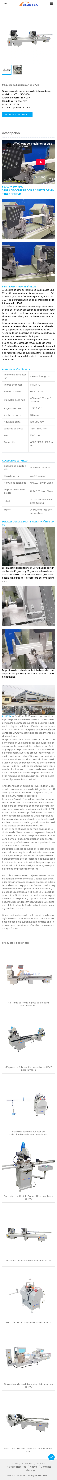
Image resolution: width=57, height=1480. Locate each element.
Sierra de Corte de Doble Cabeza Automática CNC (28, 1450)
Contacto (46, 1466)
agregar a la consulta (17, 115)
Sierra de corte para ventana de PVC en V (28, 1322)
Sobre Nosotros (17, 1466)
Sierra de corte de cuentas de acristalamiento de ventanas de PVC (28, 1133)
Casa (15, 1463)
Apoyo (33, 1466)
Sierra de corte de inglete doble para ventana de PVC (28, 1004)
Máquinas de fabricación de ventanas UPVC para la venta (28, 1068)
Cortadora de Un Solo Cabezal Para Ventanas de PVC (28, 1197)
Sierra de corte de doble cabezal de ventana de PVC (28, 1385)
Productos (27, 1463)
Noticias (41, 1463)
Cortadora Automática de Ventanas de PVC (28, 1260)
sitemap (30, 1470)
